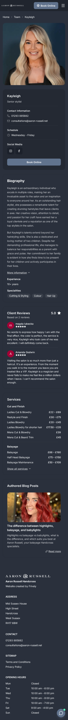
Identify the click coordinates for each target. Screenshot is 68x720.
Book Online (34, 162)
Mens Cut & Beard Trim (20, 437)
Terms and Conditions (18, 661)
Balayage (12, 452)
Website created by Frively (21, 586)
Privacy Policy (14, 666)
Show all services (17, 468)
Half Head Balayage (18, 457)
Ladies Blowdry (16, 422)
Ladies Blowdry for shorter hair (24, 427)
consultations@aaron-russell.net (29, 120)
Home (6, 16)
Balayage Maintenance (20, 462)
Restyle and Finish (17, 417)
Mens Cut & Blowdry (18, 432)
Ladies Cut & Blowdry (19, 412)
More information (17, 272)
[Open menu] (63, 5)
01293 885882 (20, 115)
